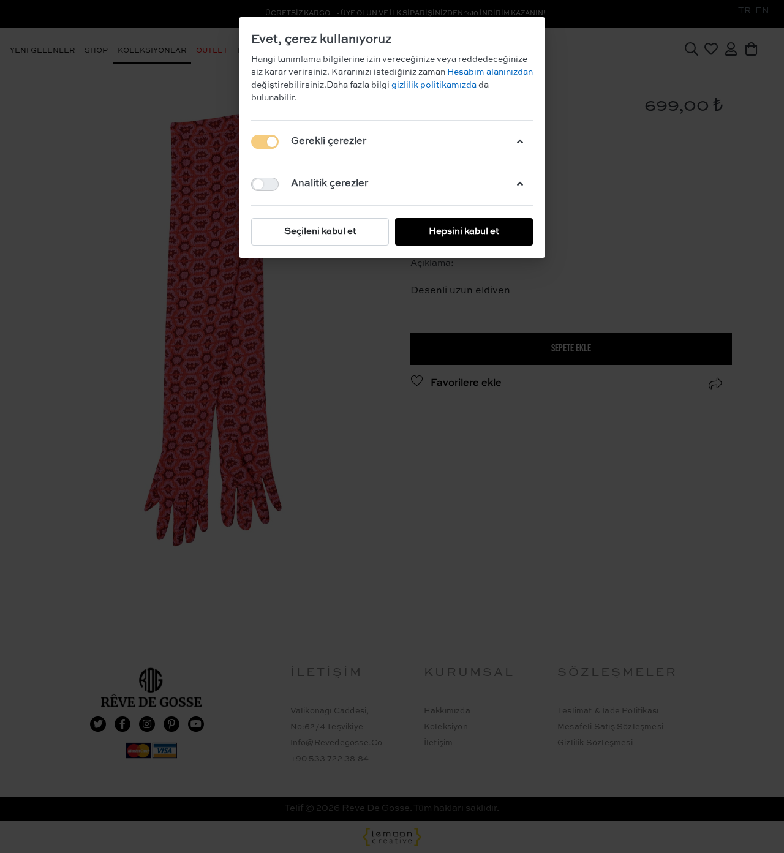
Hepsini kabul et (464, 231)
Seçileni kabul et (320, 231)
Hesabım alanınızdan (489, 72)
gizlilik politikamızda (434, 85)
